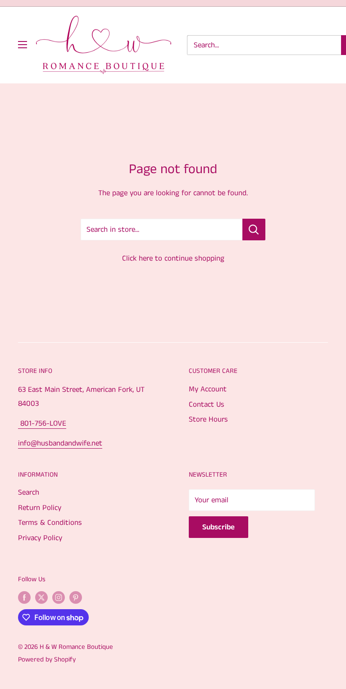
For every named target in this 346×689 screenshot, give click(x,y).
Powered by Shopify (47, 659)
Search (28, 492)
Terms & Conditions (50, 522)
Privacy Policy (40, 538)
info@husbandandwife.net (60, 443)
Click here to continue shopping (173, 258)
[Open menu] (22, 44)
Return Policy (39, 507)
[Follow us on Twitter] (41, 597)
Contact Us (206, 404)
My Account (208, 389)
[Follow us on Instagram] (58, 597)
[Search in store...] (253, 229)
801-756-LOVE (42, 423)
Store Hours (208, 419)
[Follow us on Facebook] (24, 597)
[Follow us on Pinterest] (75, 597)
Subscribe (218, 527)
